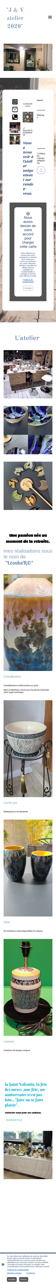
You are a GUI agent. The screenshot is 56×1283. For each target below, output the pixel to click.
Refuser (23, 1279)
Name (40, 100)
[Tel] (15, 117)
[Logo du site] (15, 33)
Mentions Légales (14, 1273)
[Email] (15, 109)
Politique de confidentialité (28, 281)
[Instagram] (15, 101)
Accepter (28, 288)
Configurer (30, 1273)
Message (40, 116)
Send (41, 170)
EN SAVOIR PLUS (14, 1120)
